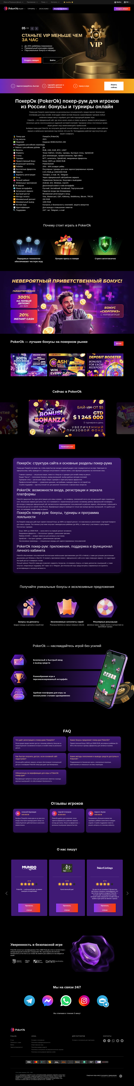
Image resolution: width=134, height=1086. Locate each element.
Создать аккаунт (31, 60)
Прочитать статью (32, 908)
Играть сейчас (114, 86)
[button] (6, 893)
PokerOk (17, 1074)
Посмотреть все (67, 446)
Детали (118, 343)
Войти (52, 60)
